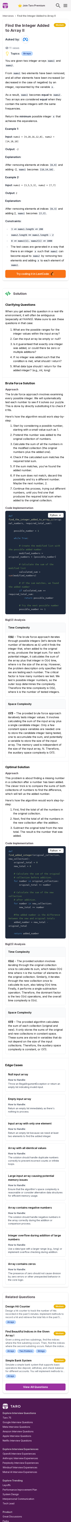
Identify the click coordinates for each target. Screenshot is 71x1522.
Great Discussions (12, 1516)
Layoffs (7, 1485)
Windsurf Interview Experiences (20, 1467)
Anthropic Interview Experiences (20, 1458)
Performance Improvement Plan (20, 1489)
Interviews (8, 15)
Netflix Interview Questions (17, 1440)
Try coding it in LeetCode (32, 273)
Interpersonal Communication (18, 1498)
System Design (11, 1494)
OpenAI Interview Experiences (19, 1453)
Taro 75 (7, 1417)
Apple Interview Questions (17, 1436)
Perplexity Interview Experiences (21, 1462)
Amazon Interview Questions (18, 1431)
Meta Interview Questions (16, 1426)
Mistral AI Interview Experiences (20, 1472)
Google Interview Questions (18, 1422)
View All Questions (35, 1387)
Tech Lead (8, 1503)
